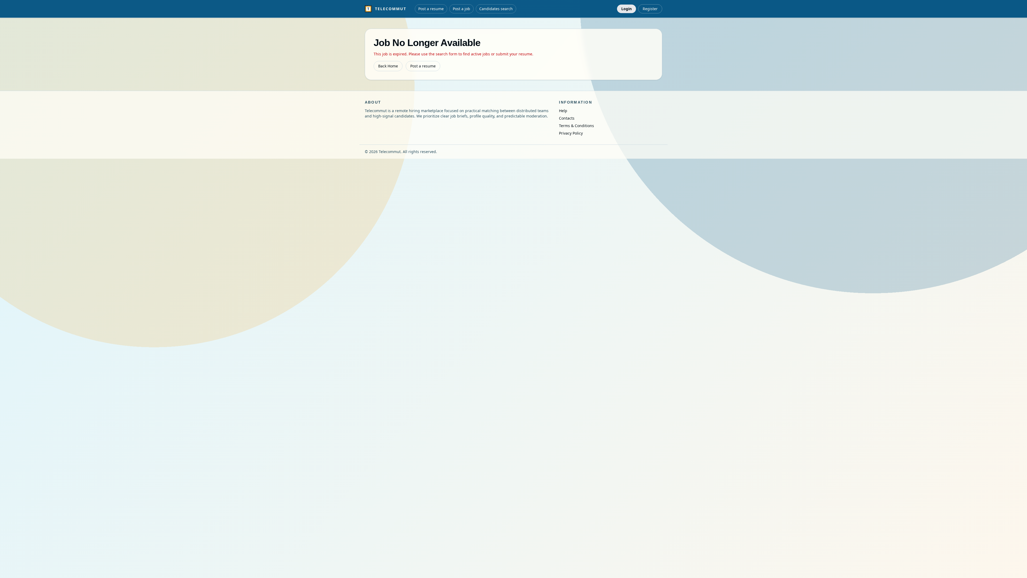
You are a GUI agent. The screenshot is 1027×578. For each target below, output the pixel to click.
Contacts (566, 118)
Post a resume (431, 8)
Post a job (461, 8)
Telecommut (390, 8)
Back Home (388, 66)
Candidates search (496, 8)
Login (626, 8)
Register (650, 8)
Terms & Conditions (576, 125)
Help (563, 110)
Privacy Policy (571, 133)
